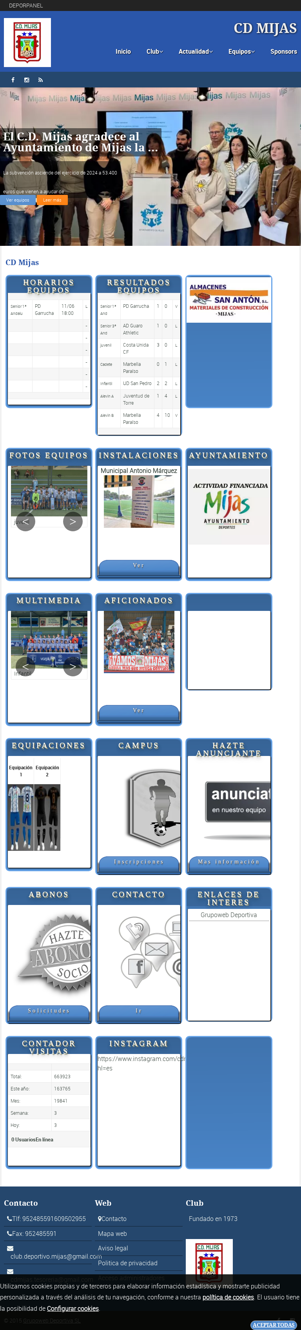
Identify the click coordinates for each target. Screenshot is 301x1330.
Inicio (123, 51)
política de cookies (228, 1297)
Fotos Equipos (49, 455)
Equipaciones (49, 745)
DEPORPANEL (26, 5)
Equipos (241, 51)
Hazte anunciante (229, 749)
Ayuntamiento (228, 455)
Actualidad (196, 51)
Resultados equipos (139, 286)
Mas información (229, 862)
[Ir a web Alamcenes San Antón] (229, 299)
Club (155, 51)
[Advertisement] (229, 650)
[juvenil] (49, 497)
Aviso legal (113, 1248)
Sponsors (283, 51)
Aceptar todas (274, 1325)
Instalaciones (139, 455)
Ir (139, 1011)
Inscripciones (139, 862)
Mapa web (112, 1233)
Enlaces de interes (229, 898)
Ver (139, 565)
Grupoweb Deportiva (229, 914)
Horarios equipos (49, 286)
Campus (139, 745)
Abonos (49, 894)
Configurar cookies (73, 1308)
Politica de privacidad (128, 1263)
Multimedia (49, 600)
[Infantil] (49, 645)
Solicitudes (49, 1011)
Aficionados (139, 600)
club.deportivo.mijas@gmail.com (56, 1256)
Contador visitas (49, 1047)
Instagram (139, 1043)
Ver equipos (17, 200)
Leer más (52, 200)
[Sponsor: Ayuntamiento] (229, 505)
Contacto (138, 894)
